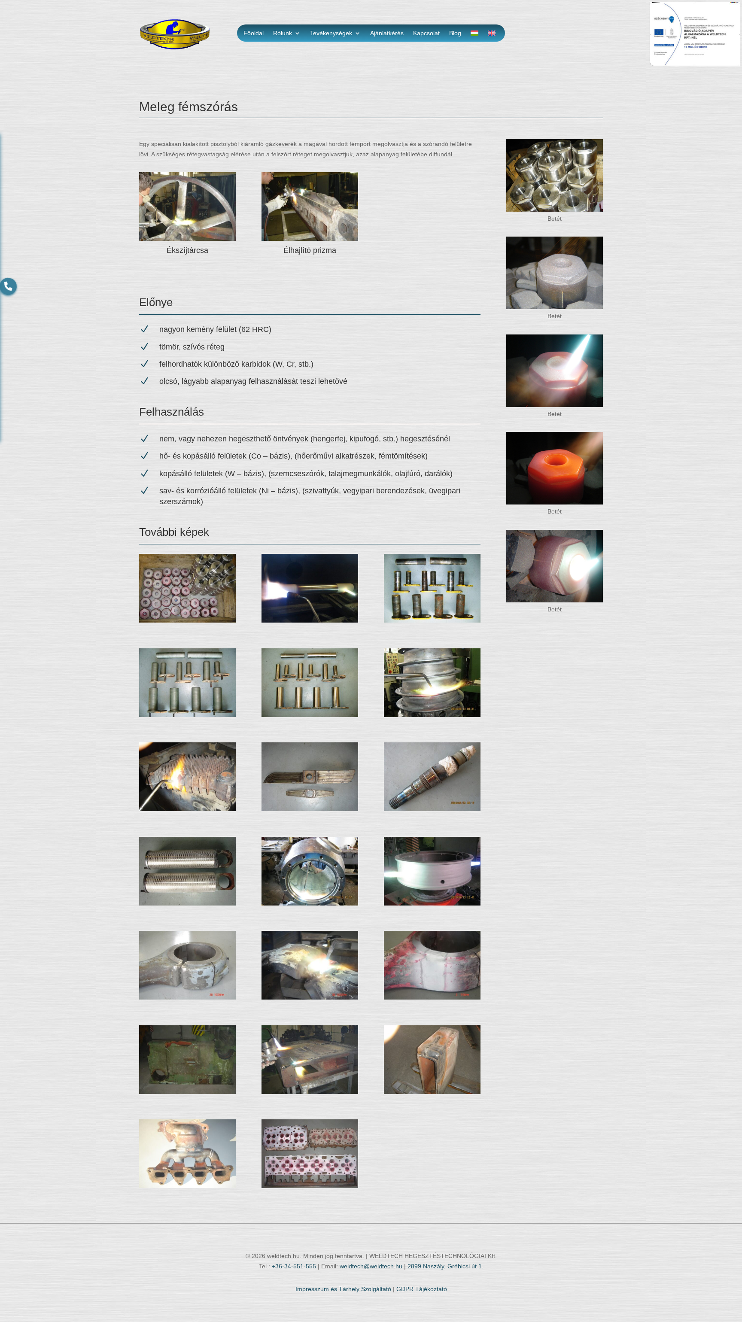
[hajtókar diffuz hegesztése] (310, 997)
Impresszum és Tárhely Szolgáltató (343, 1289)
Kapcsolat (426, 33)
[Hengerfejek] (310, 1185)
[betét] (187, 620)
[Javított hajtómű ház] (432, 1091)
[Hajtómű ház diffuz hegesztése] (310, 1091)
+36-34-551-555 (294, 1266)
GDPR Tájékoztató (421, 1289)
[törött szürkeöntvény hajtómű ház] (187, 1091)
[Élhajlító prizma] (310, 238)
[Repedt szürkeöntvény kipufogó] (187, 1185)
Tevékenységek (331, 33)
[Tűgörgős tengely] (432, 808)
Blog (455, 33)
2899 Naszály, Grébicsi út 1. (445, 1266)
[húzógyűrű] (432, 903)
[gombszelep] (310, 903)
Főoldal (253, 33)
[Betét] (554, 209)
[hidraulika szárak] (187, 903)
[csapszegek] (432, 620)
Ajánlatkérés (387, 33)
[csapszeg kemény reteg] (310, 620)
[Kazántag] (187, 808)
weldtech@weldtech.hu (371, 1266)
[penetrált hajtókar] (432, 997)
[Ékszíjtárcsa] (187, 238)
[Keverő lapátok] (310, 808)
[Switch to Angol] (492, 35)
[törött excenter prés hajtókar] (187, 997)
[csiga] (432, 714)
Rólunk (282, 33)
